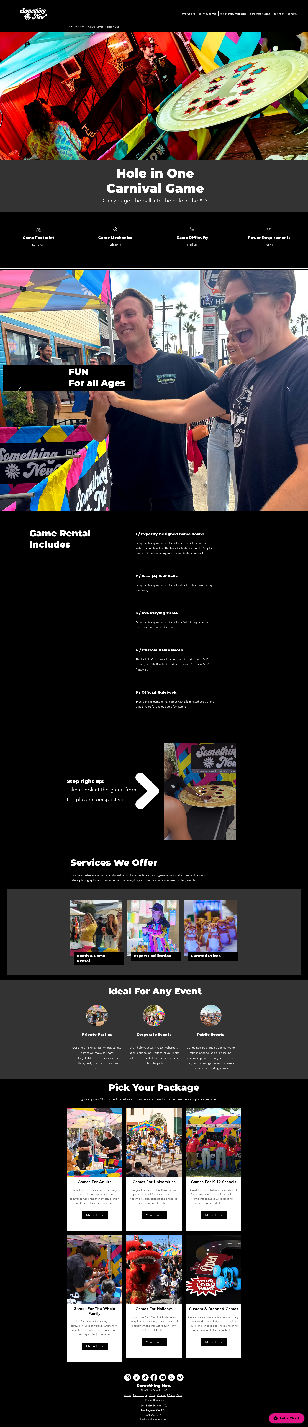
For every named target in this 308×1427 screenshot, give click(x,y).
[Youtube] (162, 1377)
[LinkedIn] (136, 1377)
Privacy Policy (175, 1395)
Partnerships (140, 1395)
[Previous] (20, 390)
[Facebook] (153, 1377)
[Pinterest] (180, 1377)
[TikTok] (145, 1377)
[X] (171, 1377)
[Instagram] (127, 1377)
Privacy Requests (154, 1399)
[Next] (288, 390)
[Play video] (200, 791)
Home (127, 1395)
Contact (161, 1395)
